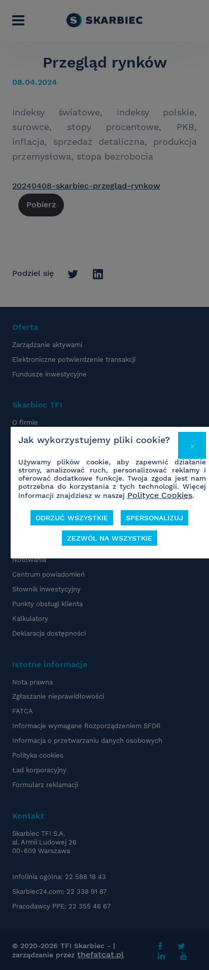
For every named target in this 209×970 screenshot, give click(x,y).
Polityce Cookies (159, 495)
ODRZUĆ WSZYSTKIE (72, 518)
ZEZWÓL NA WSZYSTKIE (109, 538)
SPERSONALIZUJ (154, 518)
